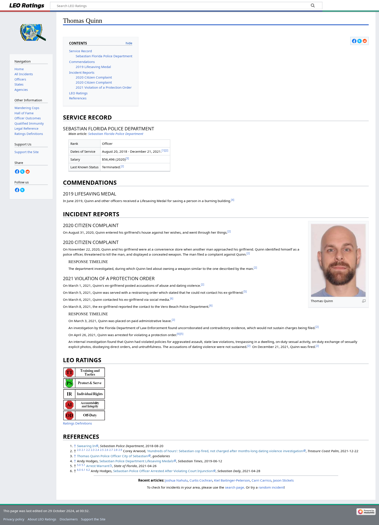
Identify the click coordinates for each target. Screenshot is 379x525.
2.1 (83, 450)
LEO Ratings (26, 6)
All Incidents (23, 74)
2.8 (116, 450)
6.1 (83, 469)
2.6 (106, 450)
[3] (127, 158)
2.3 (93, 450)
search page (234, 487)
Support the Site (93, 519)
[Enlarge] (364, 301)
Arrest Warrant (97, 466)
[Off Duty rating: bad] (84, 415)
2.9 (120, 450)
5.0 (79, 465)
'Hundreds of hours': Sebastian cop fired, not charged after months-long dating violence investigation (225, 451)
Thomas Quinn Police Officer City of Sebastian (112, 456)
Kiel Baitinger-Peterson (232, 480)
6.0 (79, 469)
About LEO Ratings (42, 519)
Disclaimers (69, 519)
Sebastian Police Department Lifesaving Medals (136, 461)
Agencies (21, 90)
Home (19, 69)
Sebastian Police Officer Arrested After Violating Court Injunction (163, 471)
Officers (20, 79)
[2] (166, 150)
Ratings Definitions (77, 423)
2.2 (88, 450)
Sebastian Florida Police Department (115, 133)
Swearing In (86, 446)
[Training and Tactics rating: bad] (84, 372)
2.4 (97, 450)
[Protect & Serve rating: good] (84, 382)
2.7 (111, 450)
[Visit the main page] (31, 32)
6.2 (88, 469)
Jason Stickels (283, 480)
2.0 (79, 450)
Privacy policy (13, 519)
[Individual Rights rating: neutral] (84, 393)
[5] (245, 291)
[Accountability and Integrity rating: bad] (84, 404)
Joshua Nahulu (176, 480)
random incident (271, 487)
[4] (232, 199)
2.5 (102, 450)
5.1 (83, 465)
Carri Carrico (261, 480)
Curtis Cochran (201, 480)
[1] (163, 150)
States (18, 84)
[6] (171, 298)
